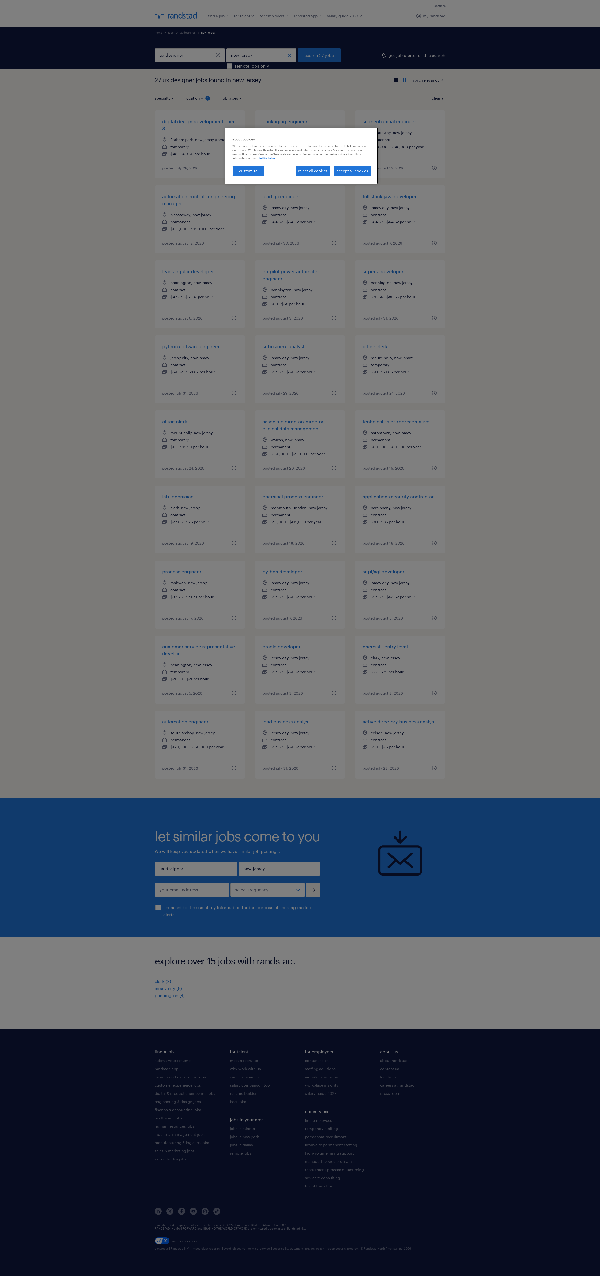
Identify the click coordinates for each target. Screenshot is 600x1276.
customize (248, 171)
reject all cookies (313, 171)
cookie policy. (267, 157)
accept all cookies (352, 171)
